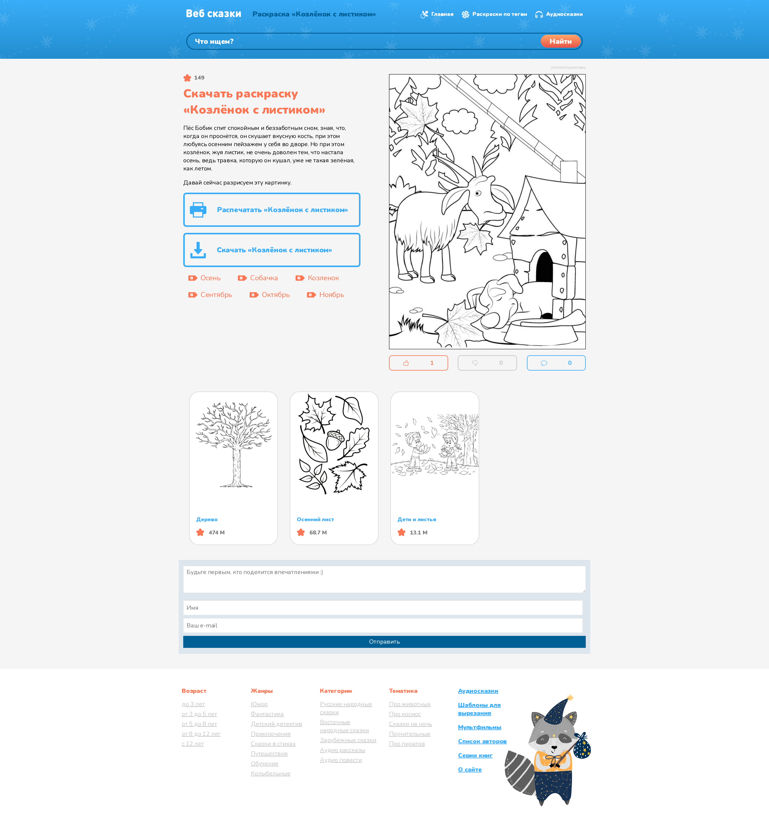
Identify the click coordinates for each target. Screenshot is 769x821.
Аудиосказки (564, 14)
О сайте (470, 769)
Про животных (410, 704)
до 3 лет (193, 704)
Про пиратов (407, 744)
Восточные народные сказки (344, 726)
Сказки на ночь (410, 724)
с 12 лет (193, 744)
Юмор (259, 704)
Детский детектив (276, 724)
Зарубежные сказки (348, 740)
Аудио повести (341, 760)
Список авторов (482, 741)
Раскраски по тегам (500, 14)
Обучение (264, 763)
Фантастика (267, 714)
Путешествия (269, 754)
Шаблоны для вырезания (479, 709)
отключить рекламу (568, 67)
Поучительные (409, 734)
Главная (442, 14)
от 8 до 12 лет (201, 734)
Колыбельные (270, 773)
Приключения (271, 734)
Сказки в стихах (273, 744)
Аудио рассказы (342, 750)
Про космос (405, 714)
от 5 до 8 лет (199, 724)
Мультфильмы (479, 727)
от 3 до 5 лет (199, 714)
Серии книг (475, 755)
